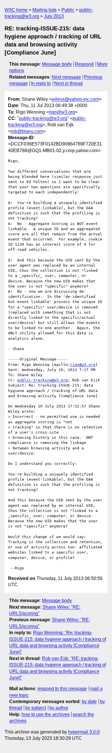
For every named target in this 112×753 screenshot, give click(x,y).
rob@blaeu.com (27, 131)
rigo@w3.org (62, 112)
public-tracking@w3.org (43, 118)
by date (89, 701)
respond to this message (62, 688)
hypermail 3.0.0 (83, 731)
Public (67, 9)
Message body (57, 64)
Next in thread (68, 83)
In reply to (41, 83)
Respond (84, 64)
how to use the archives (45, 714)
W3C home (16, 9)
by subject (35, 707)
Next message (66, 77)
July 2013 (54, 16)
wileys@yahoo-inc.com (75, 99)
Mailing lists (44, 9)
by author (58, 707)
